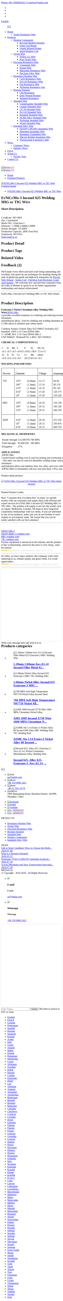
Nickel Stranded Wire (30, 123)
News (10, 142)
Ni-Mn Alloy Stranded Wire (33, 117)
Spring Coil (20, 280)
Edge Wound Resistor (30, 95)
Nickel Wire (19, 54)
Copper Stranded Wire (30, 106)
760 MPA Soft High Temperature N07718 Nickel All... (34, 701)
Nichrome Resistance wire (32, 87)
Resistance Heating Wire (25, 76)
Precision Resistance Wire (25, 62)
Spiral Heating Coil (29, 51)
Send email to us (9, 237)
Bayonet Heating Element (32, 43)
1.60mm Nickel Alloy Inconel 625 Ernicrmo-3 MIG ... (34, 683)
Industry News (20, 148)
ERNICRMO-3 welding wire (15, 534)
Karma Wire (25, 68)
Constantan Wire (28, 65)
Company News (21, 145)
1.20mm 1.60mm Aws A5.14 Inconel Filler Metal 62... (31, 665)
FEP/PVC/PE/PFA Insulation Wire (36, 128)
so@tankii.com (37, 2)
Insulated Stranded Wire (31, 115)
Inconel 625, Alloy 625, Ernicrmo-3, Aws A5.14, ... (29, 761)
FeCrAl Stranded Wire (30, 112)
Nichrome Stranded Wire (32, 120)
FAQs (10, 151)
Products (11, 37)
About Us (12, 153)
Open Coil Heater (28, 45)
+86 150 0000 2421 (16, 782)
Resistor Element (21, 90)
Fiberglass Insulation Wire (32, 131)
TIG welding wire (10, 539)
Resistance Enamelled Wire (33, 134)
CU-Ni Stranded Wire (30, 109)
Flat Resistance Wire (29, 84)
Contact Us (12, 159)
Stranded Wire (20, 101)
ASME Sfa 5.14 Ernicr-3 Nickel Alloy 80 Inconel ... (33, 740)
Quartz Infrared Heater (30, 48)
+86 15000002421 (13, 2)
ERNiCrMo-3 (8, 531)
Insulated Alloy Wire (23, 126)
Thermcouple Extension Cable (34, 140)
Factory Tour (19, 156)
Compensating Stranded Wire (34, 104)
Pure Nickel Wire (28, 59)
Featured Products (16, 178)
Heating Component (23, 40)
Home (10, 31)
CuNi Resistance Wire (30, 79)
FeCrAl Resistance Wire (31, 81)
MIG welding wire (10, 536)
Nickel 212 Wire (27, 56)
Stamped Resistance (29, 98)
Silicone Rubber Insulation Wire (35, 137)
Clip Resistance (27, 92)
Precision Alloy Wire (30, 73)
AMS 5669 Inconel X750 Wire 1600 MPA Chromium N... (32, 720)
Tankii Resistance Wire (24, 34)
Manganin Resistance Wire (32, 70)
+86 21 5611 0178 (16, 788)
